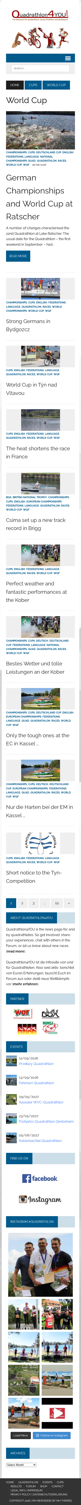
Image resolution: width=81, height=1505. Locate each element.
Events (47, 1482)
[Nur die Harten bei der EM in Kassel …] (40, 779)
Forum (31, 1486)
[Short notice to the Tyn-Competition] (40, 851)
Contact (58, 1486)
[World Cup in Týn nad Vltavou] (40, 364)
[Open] (40, 1265)
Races (62, 160)
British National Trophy (30, 497)
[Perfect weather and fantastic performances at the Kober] (40, 563)
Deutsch (42, 640)
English (67, 152)
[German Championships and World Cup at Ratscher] (40, 147)
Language (32, 156)
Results (16, 1486)
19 (57, 903)
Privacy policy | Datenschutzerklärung (39, 1494)
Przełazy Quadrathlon (36, 1064)
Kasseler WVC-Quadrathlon (41, 1102)
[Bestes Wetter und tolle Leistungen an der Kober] (40, 635)
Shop (43, 1486)
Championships (16, 152)
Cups (33, 85)
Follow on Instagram (54, 1435)
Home (10, 1482)
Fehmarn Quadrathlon (36, 1083)
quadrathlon (40, 1236)
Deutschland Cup (48, 152)
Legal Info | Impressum (27, 1490)
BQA (8, 497)
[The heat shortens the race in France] (40, 428)
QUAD (32, 160)
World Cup (14, 164)
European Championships (44, 501)
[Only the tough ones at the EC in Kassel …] (40, 707)
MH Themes (64, 1500)
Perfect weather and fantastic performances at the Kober (36, 591)
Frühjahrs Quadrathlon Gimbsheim (46, 1122)
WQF (26, 164)
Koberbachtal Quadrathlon (40, 1141)
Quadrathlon (47, 160)
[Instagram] (67, 1291)
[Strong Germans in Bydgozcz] (40, 297)
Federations (14, 156)
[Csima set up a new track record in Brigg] (40, 492)
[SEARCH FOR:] (40, 68)
